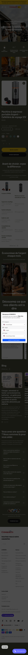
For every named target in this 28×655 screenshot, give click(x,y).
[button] (14, 324)
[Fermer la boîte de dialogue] (26, 313)
